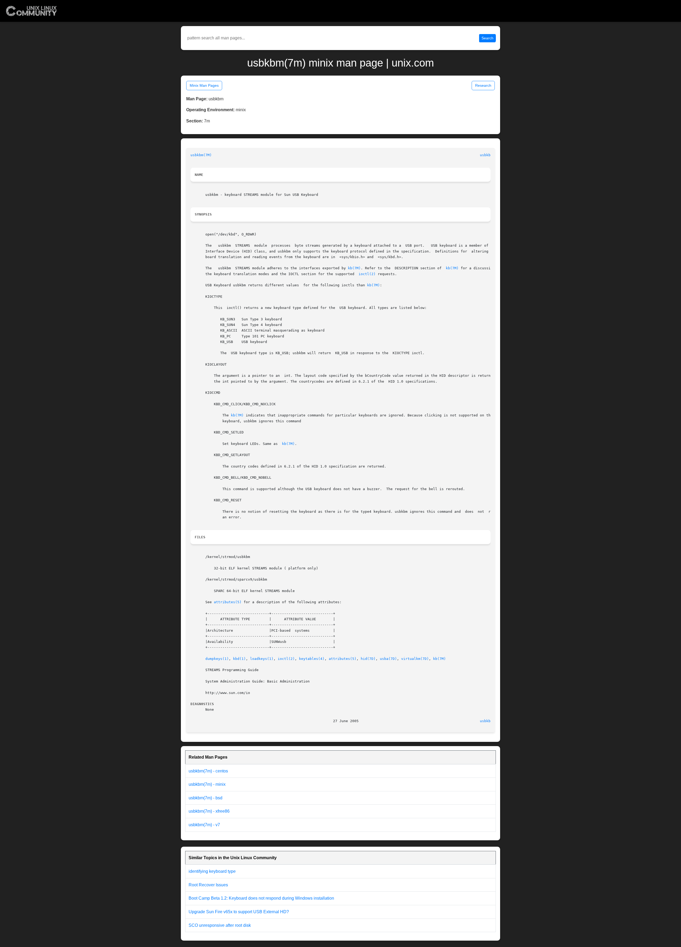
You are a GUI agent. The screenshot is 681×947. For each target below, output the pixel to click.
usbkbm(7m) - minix (207, 784)
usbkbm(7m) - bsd (205, 798)
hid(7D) (368, 659)
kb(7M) (354, 268)
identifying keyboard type (212, 871)
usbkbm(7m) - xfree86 (209, 811)
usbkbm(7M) (201, 155)
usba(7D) (388, 659)
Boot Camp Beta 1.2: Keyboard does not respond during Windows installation (261, 898)
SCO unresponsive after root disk (220, 925)
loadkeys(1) (261, 659)
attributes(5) (228, 602)
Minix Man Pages (204, 85)
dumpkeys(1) (217, 659)
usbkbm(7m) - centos (208, 771)
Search (487, 38)
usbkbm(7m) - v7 (204, 824)
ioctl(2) (367, 274)
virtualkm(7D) (415, 659)
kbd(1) (239, 659)
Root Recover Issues (208, 885)
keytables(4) (312, 659)
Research (483, 85)
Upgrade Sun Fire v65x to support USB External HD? (239, 911)
